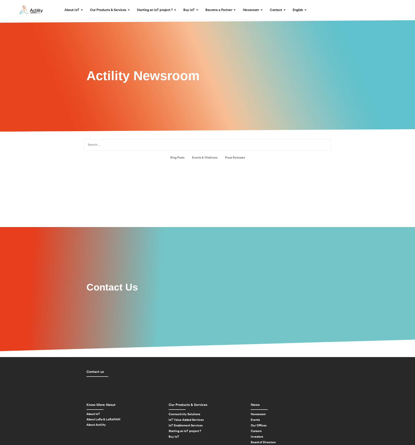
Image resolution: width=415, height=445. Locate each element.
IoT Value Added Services (186, 419)
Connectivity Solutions (184, 414)
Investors (257, 436)
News (255, 405)
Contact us (95, 371)
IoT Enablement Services (186, 425)
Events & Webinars (204, 157)
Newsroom (258, 414)
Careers (256, 431)
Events (255, 419)
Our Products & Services (188, 405)
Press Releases (235, 157)
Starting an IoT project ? (185, 431)
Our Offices (259, 425)
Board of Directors (263, 442)
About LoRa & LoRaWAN (103, 419)
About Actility (96, 424)
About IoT (93, 414)
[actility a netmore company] (31, 9)
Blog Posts (177, 157)
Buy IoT (174, 436)
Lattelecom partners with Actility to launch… (188, 171)
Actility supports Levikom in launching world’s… (190, 190)
